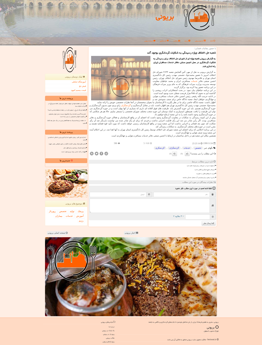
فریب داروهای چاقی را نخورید (205, 173)
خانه (211, 40)
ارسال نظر (207, 223)
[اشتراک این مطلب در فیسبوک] (101, 153)
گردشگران (126, 105)
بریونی (165, 16)
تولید (72, 211)
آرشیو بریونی (199, 40)
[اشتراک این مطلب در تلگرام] (106, 153)
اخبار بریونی (130, 233)
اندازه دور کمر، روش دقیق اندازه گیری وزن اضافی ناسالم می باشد (67, 138)
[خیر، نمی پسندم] (174, 153)
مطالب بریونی (110, 338)
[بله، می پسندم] (187, 153)
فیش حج (82, 86)
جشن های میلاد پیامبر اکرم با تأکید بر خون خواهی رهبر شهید (67, 143)
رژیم (186, 40)
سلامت (175, 40)
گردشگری (163, 40)
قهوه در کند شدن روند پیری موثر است (73, 151)
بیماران (58, 216)
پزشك (81, 211)
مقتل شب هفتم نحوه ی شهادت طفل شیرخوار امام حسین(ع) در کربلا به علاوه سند (67, 105)
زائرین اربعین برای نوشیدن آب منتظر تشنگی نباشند (199, 177)
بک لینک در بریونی (108, 330)
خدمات (194, 81)
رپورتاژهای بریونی (108, 341)
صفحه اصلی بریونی (57, 233)
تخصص (198, 148)
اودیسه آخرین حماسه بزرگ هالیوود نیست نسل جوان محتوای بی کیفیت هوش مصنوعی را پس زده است (67, 115)
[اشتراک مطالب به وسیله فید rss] (92, 153)
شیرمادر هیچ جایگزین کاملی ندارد (205, 169)
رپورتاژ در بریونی (108, 334)
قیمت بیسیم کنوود (78, 90)
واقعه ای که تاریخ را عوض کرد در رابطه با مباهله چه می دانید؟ (67, 110)
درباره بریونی (148, 40)
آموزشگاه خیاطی (79, 82)
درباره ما (111, 326)
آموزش (80, 216)
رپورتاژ (52, 211)
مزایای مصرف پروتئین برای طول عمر (74, 147)
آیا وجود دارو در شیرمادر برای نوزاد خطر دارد (201, 165)
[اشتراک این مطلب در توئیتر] (96, 153)
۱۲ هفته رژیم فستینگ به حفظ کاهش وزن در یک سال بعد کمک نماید (66, 122)
